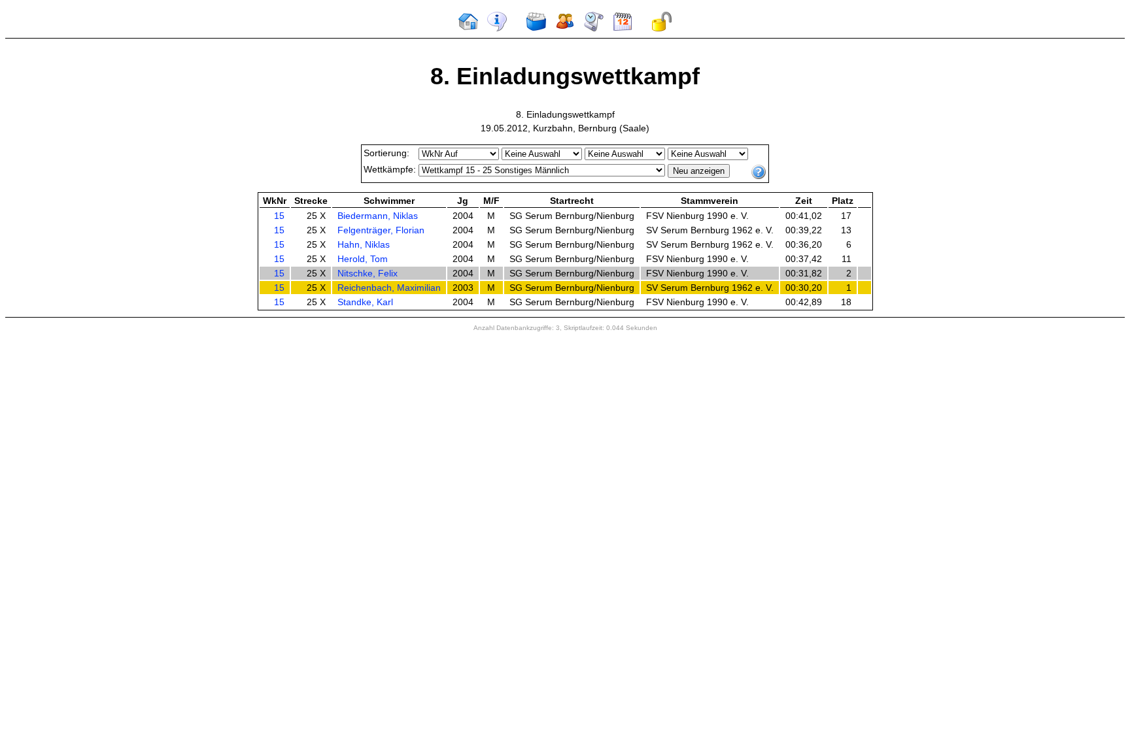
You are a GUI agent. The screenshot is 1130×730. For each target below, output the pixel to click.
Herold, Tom (362, 259)
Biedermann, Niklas (377, 215)
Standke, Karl (365, 302)
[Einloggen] (661, 29)
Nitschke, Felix (367, 273)
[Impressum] (497, 29)
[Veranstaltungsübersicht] (536, 29)
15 (279, 215)
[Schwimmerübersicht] (565, 29)
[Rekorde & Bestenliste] (593, 29)
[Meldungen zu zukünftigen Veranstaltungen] (622, 29)
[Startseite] (468, 29)
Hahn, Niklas (363, 244)
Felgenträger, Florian (380, 230)
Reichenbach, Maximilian (389, 287)
